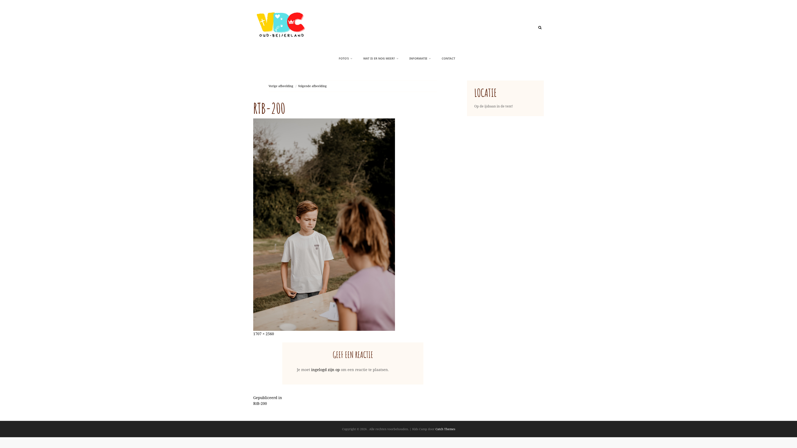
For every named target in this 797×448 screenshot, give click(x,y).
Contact (448, 58)
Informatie (418, 58)
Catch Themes (445, 429)
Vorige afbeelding (281, 86)
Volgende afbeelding (312, 86)
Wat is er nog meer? (379, 58)
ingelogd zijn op (325, 369)
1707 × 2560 (263, 333)
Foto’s (344, 58)
